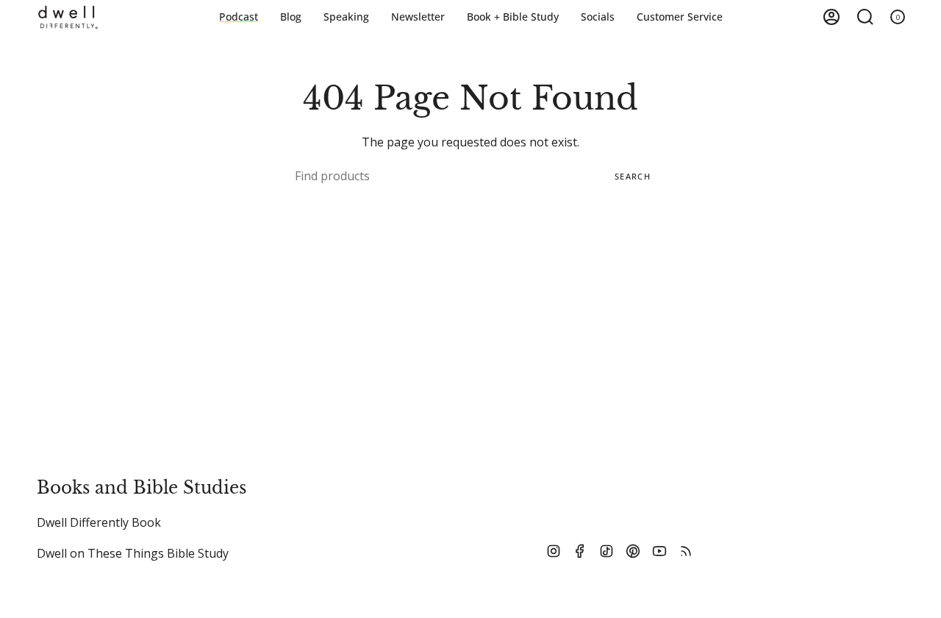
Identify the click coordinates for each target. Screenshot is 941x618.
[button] (513, 17)
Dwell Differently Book (99, 522)
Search (633, 176)
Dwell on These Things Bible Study (133, 553)
